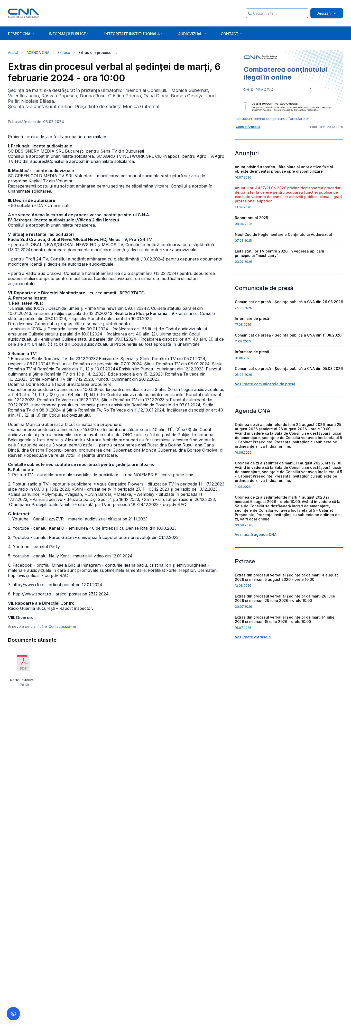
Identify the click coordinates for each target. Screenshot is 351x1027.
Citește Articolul (248, 127)
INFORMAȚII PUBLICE (67, 34)
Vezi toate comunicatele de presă (265, 384)
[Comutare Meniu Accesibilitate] (13, 1013)
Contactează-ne (62, 626)
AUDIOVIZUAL (190, 34)
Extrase (64, 52)
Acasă (13, 52)
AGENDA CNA (37, 52)
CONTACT (229, 34)
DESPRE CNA (19, 34)
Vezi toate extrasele (253, 637)
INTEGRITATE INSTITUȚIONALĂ (132, 34)
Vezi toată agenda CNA (255, 534)
